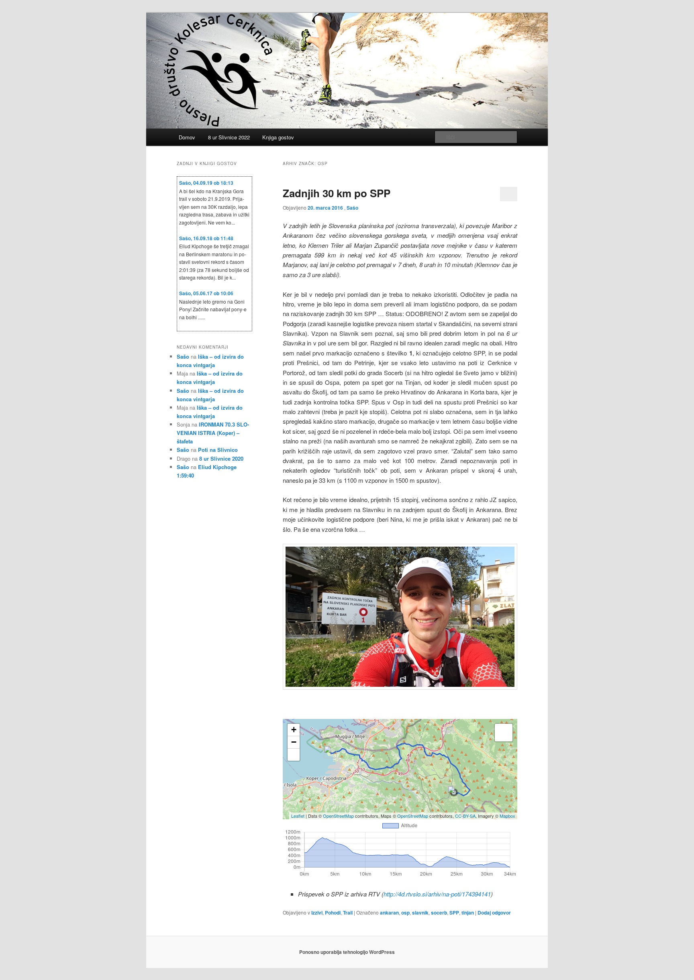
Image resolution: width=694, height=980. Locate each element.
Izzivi (317, 912)
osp (405, 912)
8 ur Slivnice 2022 (229, 137)
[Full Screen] (294, 755)
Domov (187, 137)
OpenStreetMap (338, 816)
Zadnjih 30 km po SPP (336, 193)
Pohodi (333, 912)
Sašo (352, 207)
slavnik (420, 912)
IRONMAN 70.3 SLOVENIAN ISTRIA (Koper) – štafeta (213, 433)
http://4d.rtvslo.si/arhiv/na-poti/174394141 (437, 894)
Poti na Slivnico (218, 449)
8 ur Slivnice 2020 (221, 458)
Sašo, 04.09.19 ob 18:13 (206, 182)
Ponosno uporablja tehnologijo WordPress (347, 952)
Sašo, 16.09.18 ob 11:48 (206, 238)
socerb (439, 912)
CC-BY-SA (465, 816)
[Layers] (503, 732)
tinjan (467, 912)
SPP (454, 912)
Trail (348, 912)
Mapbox (507, 816)
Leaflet (297, 816)
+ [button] (293, 730)
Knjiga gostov (278, 137)
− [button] (293, 742)
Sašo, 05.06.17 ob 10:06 (206, 293)
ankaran (389, 912)
